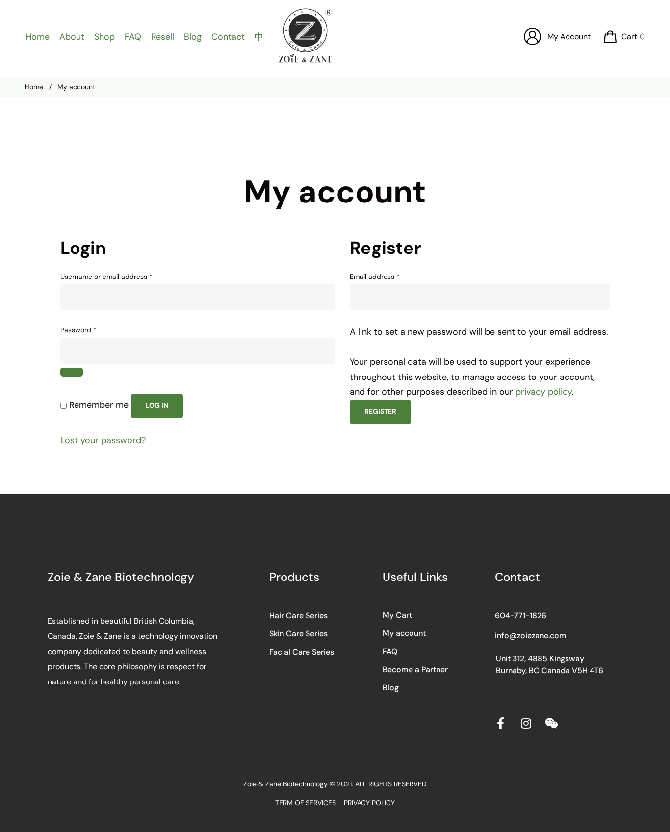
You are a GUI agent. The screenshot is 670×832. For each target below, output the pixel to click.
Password (92, 329)
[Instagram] (526, 723)
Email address (389, 276)
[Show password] (71, 372)
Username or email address (120, 276)
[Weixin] (552, 723)
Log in (157, 405)
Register (380, 411)
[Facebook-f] (501, 723)
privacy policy (543, 392)
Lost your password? (103, 440)
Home (34, 86)
